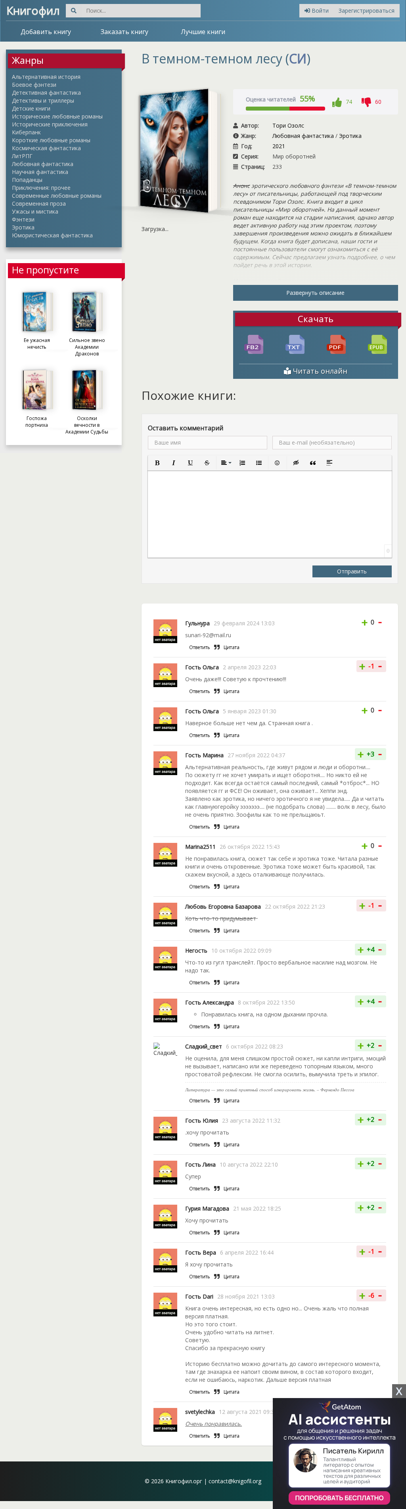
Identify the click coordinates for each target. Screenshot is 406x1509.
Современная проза (39, 203)
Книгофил (33, 10)
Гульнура (197, 623)
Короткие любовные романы (51, 140)
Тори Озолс (288, 125)
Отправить (352, 571)
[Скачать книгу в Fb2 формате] (253, 344)
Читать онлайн (319, 371)
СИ (297, 58)
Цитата (231, 647)
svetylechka (200, 1411)
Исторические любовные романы (57, 116)
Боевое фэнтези (34, 84)
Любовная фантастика (42, 164)
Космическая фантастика (46, 148)
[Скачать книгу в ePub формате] (377, 344)
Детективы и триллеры (43, 100)
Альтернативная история (46, 76)
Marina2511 (200, 846)
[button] (157, 462)
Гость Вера (200, 1252)
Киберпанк (26, 132)
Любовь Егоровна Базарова (223, 906)
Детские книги (31, 108)
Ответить (199, 647)
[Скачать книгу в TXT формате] (294, 344)
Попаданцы (27, 179)
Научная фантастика (40, 172)
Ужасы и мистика (35, 211)
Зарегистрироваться (367, 10)
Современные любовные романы (57, 195)
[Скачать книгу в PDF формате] (336, 344)
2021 (278, 146)
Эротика (23, 227)
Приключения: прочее (41, 187)
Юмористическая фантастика (52, 235)
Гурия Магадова (207, 1208)
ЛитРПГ (22, 156)
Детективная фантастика (46, 92)
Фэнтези (23, 219)
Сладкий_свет (203, 1046)
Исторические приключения (50, 124)
